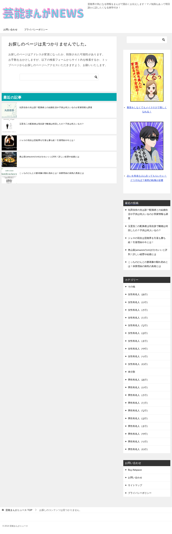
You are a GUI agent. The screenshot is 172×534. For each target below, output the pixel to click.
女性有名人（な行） (138, 325)
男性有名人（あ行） (138, 379)
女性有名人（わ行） (138, 364)
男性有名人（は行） (138, 418)
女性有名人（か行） (138, 302)
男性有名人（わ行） (138, 449)
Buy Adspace (135, 469)
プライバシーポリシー (36, 29)
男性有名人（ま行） (138, 426)
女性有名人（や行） (138, 348)
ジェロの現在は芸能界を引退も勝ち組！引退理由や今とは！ (47, 140)
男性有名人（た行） (138, 402)
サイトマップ (135, 485)
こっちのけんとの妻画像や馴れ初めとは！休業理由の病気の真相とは (51, 173)
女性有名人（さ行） (138, 310)
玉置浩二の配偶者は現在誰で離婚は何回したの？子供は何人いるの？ (51, 124)
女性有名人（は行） (138, 333)
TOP (19, 510)
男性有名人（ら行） (138, 441)
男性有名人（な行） (138, 410)
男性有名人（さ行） (138, 395)
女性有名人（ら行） (138, 356)
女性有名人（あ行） (138, 294)
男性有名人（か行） (138, 387)
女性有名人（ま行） (138, 341)
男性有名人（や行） (138, 433)
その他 (131, 286)
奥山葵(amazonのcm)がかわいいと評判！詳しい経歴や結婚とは (49, 157)
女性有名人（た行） (138, 317)
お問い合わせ (10, 29)
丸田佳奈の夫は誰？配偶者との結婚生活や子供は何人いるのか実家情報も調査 (55, 107)
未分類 (131, 371)
